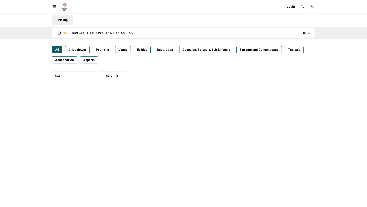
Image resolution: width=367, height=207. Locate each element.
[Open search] (302, 6)
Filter (110, 76)
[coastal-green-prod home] (64, 7)
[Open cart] (312, 6)
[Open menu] (54, 6)
